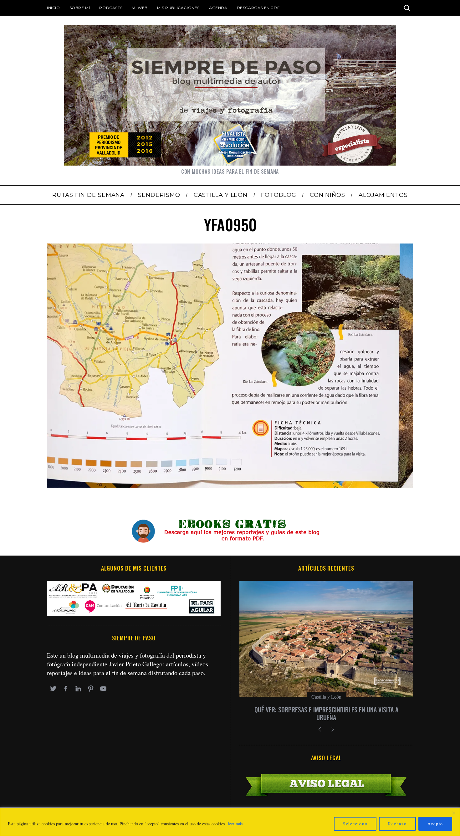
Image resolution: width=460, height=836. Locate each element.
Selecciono (355, 824)
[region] (230, 822)
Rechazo (397, 824)
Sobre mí (79, 7)
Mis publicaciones (178, 7)
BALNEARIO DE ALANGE (326, 709)
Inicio (53, 7)
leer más (235, 824)
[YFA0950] (230, 485)
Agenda (218, 7)
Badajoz (326, 696)
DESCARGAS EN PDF (258, 7)
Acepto (435, 824)
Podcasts (110, 7)
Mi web (140, 7)
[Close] (453, 813)
